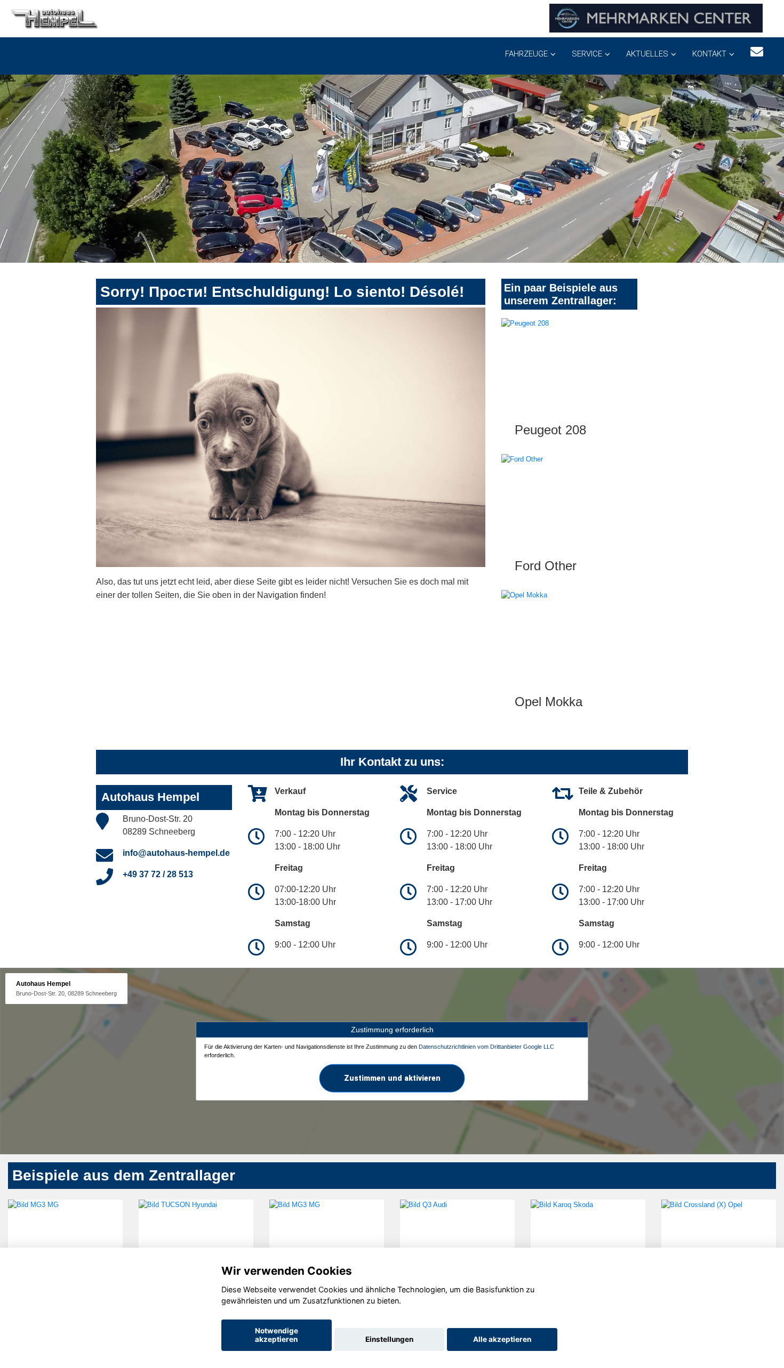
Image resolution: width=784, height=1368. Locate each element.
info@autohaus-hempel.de (176, 852)
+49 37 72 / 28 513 (158, 874)
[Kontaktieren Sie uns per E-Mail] (756, 52)
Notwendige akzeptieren (276, 1334)
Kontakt (709, 54)
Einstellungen (389, 1339)
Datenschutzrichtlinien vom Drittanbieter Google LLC (486, 1046)
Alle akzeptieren (502, 1339)
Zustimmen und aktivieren (392, 1077)
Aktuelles (647, 54)
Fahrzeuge (526, 54)
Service (587, 54)
